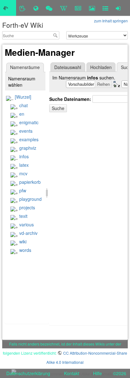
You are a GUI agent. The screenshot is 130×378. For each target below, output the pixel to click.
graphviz (27, 148)
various (26, 224)
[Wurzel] (23, 97)
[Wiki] (63, 8)
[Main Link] (8, 8)
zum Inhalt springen (111, 20)
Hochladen (101, 67)
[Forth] (22, 8)
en (21, 114)
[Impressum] (105, 8)
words (25, 250)
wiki (23, 241)
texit (23, 216)
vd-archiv (28, 233)
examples (28, 139)
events (25, 131)
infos (24, 156)
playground (30, 199)
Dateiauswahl (67, 67)
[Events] (49, 8)
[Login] (118, 8)
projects (27, 207)
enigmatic (28, 122)
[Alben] (92, 8)
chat (23, 105)
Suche (56, 35)
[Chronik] (35, 8)
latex (24, 165)
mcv (23, 173)
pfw (22, 190)
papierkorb (30, 182)
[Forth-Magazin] (78, 8)
